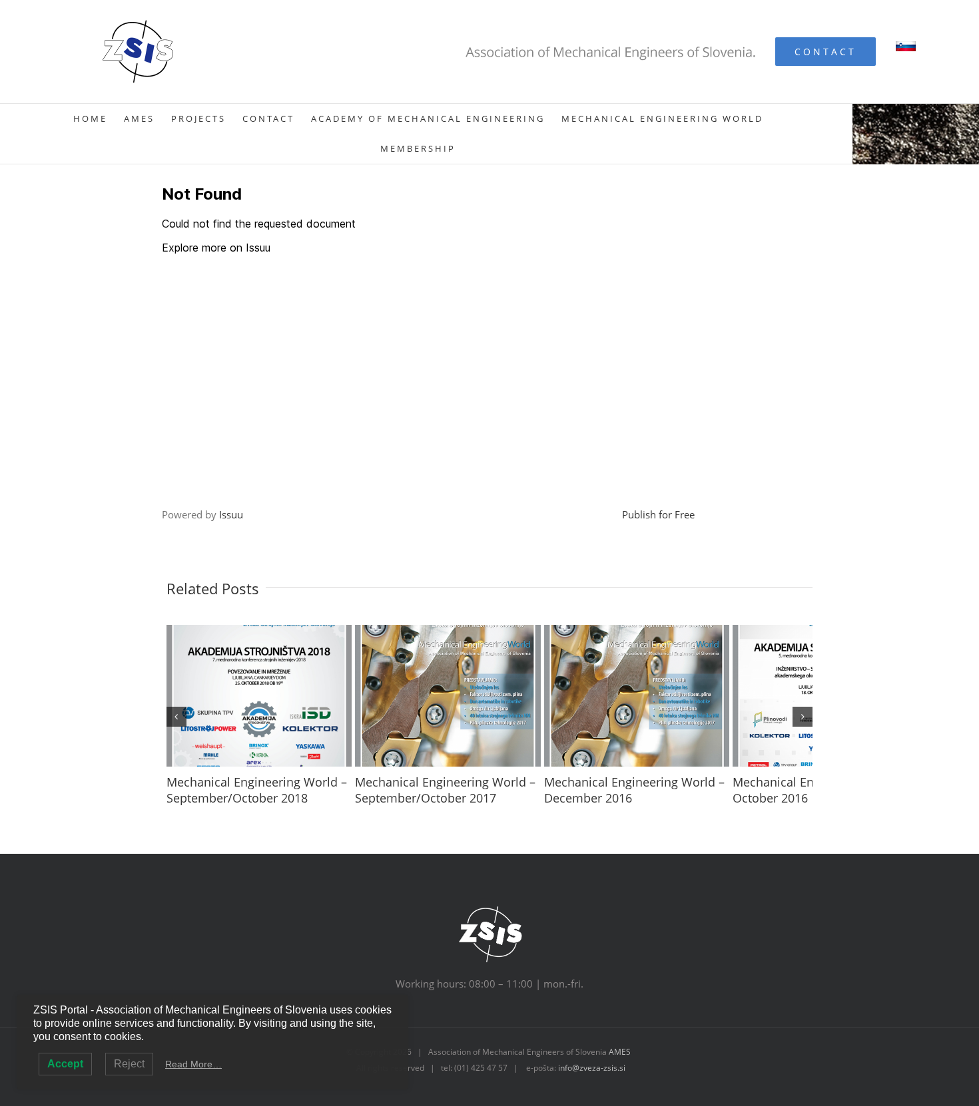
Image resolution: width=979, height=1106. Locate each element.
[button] (176, 727)
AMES (620, 1073)
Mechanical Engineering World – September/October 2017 (473, 811)
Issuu (231, 514)
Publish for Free (658, 514)
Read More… (193, 1064)
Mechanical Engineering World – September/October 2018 (256, 811)
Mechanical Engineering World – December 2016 (689, 811)
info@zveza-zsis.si (591, 1089)
